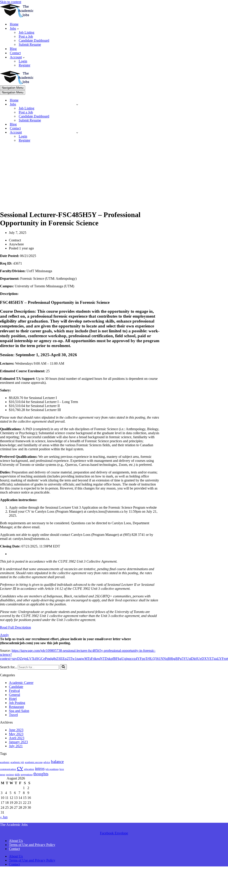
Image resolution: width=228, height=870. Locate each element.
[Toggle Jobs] (77, 104)
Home (14, 24)
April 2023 (16, 738)
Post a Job (26, 36)
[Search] (63, 667)
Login (23, 61)
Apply (4, 635)
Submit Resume (30, 44)
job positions (52, 769)
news (2, 774)
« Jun (4, 817)
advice (46, 762)
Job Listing (26, 32)
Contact (15, 53)
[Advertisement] (80, 177)
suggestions (27, 774)
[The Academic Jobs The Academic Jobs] (16, 16)
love (61, 769)
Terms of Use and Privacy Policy (32, 845)
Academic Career (21, 683)
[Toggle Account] (77, 132)
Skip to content (10, 2)
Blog (13, 49)
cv (20, 767)
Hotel (13, 699)
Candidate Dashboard (34, 40)
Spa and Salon (19, 711)
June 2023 (16, 730)
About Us (16, 841)
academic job (17, 762)
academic (5, 762)
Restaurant (16, 707)
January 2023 (18, 742)
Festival (14, 691)
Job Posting (17, 703)
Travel (13, 715)
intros (40, 768)
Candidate (16, 687)
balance (57, 761)
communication (8, 769)
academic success (34, 762)
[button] (18, 29)
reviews (10, 774)
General (14, 695)
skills (17, 774)
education (29, 769)
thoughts (40, 773)
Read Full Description (15, 627)
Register (24, 65)
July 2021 (16, 746)
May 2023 (16, 734)
